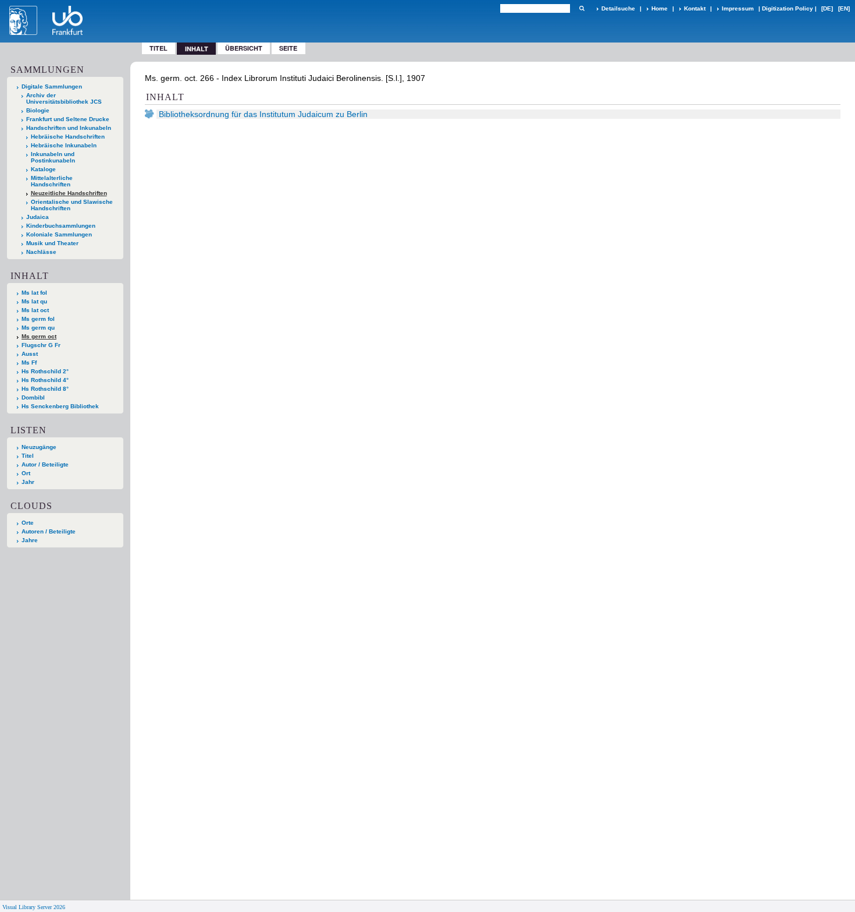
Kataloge (43, 169)
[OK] (582, 8)
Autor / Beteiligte (45, 464)
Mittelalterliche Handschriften (52, 181)
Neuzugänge (39, 447)
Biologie (37, 110)
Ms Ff (29, 362)
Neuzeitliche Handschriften (69, 193)
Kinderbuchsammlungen (60, 225)
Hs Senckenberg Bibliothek (60, 406)
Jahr (28, 482)
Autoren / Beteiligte (49, 531)
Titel (158, 48)
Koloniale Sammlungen (59, 234)
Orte (28, 522)
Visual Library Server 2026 (33, 907)
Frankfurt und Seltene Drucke (67, 119)
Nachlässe (41, 252)
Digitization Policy (787, 8)
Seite (288, 48)
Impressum (738, 8)
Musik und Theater (52, 243)
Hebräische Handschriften (68, 136)
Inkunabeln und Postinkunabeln (53, 157)
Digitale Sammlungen (52, 86)
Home (659, 8)
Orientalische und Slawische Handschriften (72, 205)
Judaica (37, 217)
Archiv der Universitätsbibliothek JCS (64, 98)
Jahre (30, 540)
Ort (26, 473)
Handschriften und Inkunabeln (68, 128)
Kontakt (695, 8)
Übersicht (243, 48)
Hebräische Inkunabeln (64, 145)
